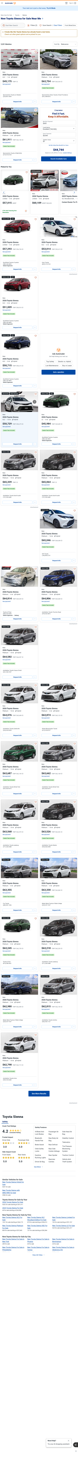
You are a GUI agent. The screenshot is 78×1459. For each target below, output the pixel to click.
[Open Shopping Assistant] (75, 1444)
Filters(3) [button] (33, 25)
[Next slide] (74, 192)
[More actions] (34, 101)
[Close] (68, 1440)
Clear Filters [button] (58, 25)
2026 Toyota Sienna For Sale (12, 1202)
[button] (66, 3)
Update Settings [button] (67, 153)
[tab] (5, 1121)
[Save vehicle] (35, 51)
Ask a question (58, 372)
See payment (7, 84)
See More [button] (37, 1167)
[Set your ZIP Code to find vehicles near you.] (43, 18)
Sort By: (57, 44)
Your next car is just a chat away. (39, 8)
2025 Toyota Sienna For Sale (12, 1208)
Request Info (17, 101)
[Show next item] (34, 402)
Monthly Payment (48, 121)
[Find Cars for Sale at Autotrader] (10, 3)
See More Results (39, 1094)
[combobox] (13, 25)
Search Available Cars (58, 159)
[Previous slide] (4, 192)
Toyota (17, 15)
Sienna (24, 15)
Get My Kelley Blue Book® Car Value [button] (58, 145)
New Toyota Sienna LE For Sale (63, 1226)
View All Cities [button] (37, 1255)
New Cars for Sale (6, 15)
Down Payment (47, 133)
